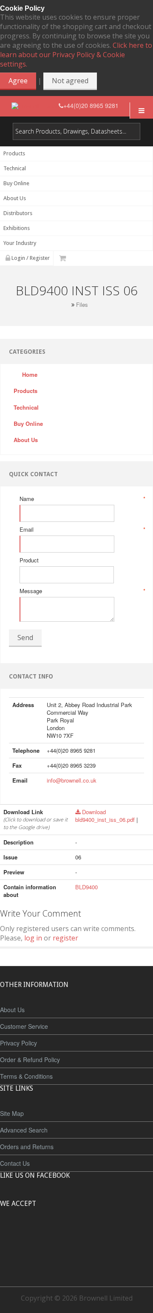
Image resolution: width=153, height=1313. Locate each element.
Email (82, 529)
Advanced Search (24, 1130)
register (65, 938)
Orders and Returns (27, 1146)
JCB (62, 1235)
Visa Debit (115, 1235)
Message (82, 591)
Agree (18, 80)
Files (82, 305)
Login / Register (30, 258)
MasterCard (37, 1235)
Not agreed (70, 80)
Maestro (87, 1235)
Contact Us (15, 1163)
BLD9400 (86, 887)
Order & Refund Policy (30, 1059)
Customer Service (24, 1026)
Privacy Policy (18, 1043)
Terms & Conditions (26, 1076)
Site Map (12, 1113)
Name (82, 499)
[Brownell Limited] (35, 106)
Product (29, 560)
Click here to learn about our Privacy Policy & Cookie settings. (76, 55)
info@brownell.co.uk (71, 780)
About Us (12, 1009)
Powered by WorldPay (76, 1258)
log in (33, 938)
